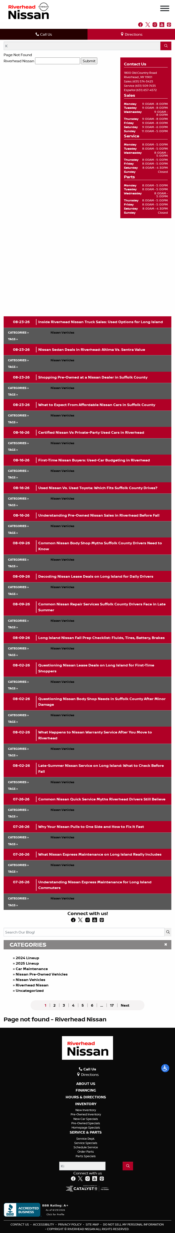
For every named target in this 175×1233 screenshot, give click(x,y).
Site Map (93, 1224)
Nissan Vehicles (30, 979)
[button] (165, 1068)
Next (125, 1005)
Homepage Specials (86, 1127)
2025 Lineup (27, 963)
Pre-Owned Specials (85, 1123)
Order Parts (85, 1151)
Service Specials (85, 1143)
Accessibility (44, 1224)
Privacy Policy (70, 1224)
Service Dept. (85, 1138)
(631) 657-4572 (146, 90)
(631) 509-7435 (145, 86)
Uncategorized (30, 990)
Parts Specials (86, 1156)
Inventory (85, 1104)
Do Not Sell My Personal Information (133, 1224)
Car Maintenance (32, 968)
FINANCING (86, 1090)
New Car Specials (85, 1119)
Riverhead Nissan (19, 60)
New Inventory (85, 1110)
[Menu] (165, 9)
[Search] (165, 46)
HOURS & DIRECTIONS (86, 1097)
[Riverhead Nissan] (28, 10)
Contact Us (20, 1224)
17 (112, 1005)
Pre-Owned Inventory (86, 1114)
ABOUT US (85, 1084)
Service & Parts (86, 1132)
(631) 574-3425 (142, 81)
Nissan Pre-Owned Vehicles (42, 974)
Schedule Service (86, 1147)
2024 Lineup (27, 957)
